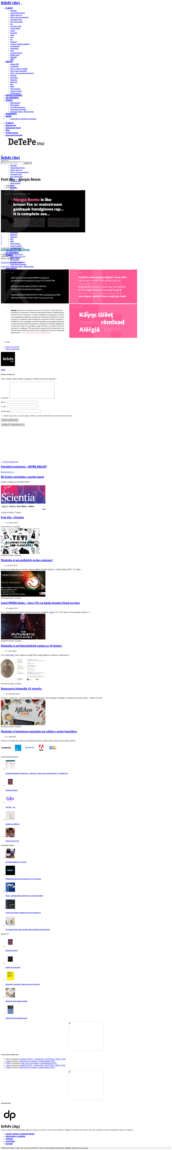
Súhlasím (84, 1148)
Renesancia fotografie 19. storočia (21, 688)
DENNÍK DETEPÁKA (14, 96)
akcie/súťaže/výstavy (17, 13)
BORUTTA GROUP (18, 256)
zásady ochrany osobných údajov (20, 1134)
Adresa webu (5, 411)
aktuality (13, 11)
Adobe (51, 612)
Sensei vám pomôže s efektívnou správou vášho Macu (23, 913)
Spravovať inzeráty (14, 135)
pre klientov (14, 66)
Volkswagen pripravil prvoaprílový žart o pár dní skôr (23, 879)
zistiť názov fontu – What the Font (22, 112)
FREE (12, 60)
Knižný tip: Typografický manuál (16, 1018)
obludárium (14, 48)
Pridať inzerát (12, 133)
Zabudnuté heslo (13, 128)
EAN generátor (15, 103)
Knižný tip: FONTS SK (12, 824)
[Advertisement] (86, 444)
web (11, 37)
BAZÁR (8, 117)
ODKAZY (9, 100)
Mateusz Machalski (15, 254)
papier (12, 31)
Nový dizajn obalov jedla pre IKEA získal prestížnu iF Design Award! (28, 929)
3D (11, 39)
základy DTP (14, 64)
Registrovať (11, 126)
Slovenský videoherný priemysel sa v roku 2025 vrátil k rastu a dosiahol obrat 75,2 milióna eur (37, 773)
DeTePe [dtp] (10, 3)
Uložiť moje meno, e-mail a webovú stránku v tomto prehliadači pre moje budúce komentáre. (38, 416)
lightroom (13, 82)
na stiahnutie (15, 46)
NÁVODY (9, 62)
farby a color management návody (22, 73)
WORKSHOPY (11, 114)
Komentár (5, 398)
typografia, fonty (16, 19)
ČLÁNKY (9, 8)
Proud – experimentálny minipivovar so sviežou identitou (24, 896)
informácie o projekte (15, 1136)
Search (27, 163)
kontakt (9, 1144)
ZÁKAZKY (13, 57)
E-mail (4, 407)
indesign (13, 75)
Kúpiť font (5, 266)
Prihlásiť (9, 123)
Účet (8, 130)
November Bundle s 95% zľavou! (16, 862)
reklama (9, 1139)
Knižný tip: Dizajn (12, 790)
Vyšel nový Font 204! (12, 841)
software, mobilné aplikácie (20, 44)
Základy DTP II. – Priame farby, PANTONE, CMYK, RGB (43, 1059)
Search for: (5, 161)
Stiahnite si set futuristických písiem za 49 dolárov (31, 646)
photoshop (14, 78)
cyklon (8, 1061)
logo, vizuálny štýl (16, 22)
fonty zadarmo (15, 89)
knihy (12, 35)
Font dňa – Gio (10, 807)
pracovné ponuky (16, 53)
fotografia (13, 33)
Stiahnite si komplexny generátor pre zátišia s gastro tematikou (39, 731)
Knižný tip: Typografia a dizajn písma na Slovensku (23, 984)
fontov (12, 655)
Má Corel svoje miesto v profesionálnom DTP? (37, 1061)
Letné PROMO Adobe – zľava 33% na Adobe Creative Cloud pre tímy (40, 603)
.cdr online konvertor (17, 107)
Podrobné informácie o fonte (11, 262)
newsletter (10, 1141)
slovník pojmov (15, 93)
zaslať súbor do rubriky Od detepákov (23, 119)
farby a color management (19, 17)
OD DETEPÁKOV (12, 98)
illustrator (13, 80)
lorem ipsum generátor (18, 109)
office (12, 86)
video (12, 51)
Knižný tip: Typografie (13, 967)
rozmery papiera (16, 91)
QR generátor (14, 105)
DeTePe (10, 186)
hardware (13, 42)
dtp (11, 24)
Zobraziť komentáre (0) (13, 425)
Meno (3, 402)
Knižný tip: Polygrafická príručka (16, 1001)
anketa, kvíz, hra (16, 15)
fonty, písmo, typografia (18, 71)
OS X (11, 84)
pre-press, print (15, 26)
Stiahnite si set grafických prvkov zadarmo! (27, 560)
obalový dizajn (15, 28)
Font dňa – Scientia (12, 517)
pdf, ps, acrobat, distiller (19, 69)
